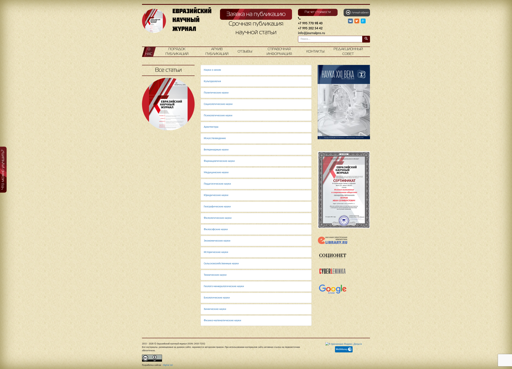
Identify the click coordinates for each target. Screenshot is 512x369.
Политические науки (216, 92)
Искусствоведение (215, 138)
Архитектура (211, 126)
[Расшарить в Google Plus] (363, 21)
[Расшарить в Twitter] (357, 21)
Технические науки (215, 275)
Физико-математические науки (222, 320)
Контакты (315, 51)
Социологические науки (218, 104)
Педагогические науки (217, 183)
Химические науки (215, 309)
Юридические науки (216, 195)
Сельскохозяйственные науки (221, 263)
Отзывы (245, 51)
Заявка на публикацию (256, 14)
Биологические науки (217, 297)
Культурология (212, 81)
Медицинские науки (216, 172)
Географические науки (217, 206)
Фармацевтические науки (219, 161)
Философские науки (216, 229)
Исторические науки (216, 252)
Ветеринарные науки (216, 149)
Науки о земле (212, 70)
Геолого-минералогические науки (224, 286)
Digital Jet (168, 365)
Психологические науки (218, 115)
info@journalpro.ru (311, 33)
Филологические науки (218, 218)
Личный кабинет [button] (359, 13)
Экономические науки (217, 240)
